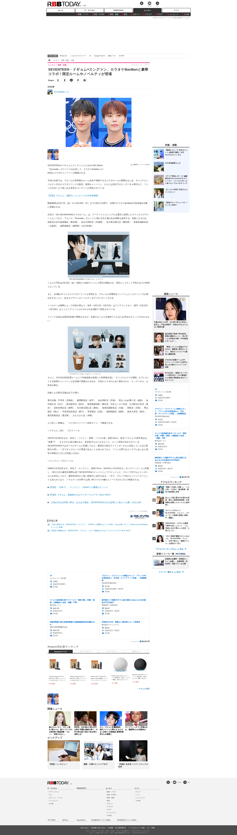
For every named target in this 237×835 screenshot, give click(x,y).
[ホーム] (49, 60)
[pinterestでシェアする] (78, 80)
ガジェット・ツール (55, 798)
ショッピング (173, 14)
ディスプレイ (111, 651)
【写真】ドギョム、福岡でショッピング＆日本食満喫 (73, 195)
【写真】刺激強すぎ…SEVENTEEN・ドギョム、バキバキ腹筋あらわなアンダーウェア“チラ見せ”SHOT (90, 531)
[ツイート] (58, 80)
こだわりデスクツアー (78, 56)
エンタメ (147, 10)
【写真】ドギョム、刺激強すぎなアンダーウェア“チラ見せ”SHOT (79, 495)
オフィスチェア (85, 651)
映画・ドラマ (83, 14)
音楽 (125, 14)
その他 (186, 14)
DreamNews (81, 820)
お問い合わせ (84, 827)
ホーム (60, 10)
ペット (138, 795)
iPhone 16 (63, 56)
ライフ (176, 10)
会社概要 (110, 827)
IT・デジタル (90, 10)
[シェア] (64, 80)
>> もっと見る (144, 689)
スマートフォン (54, 792)
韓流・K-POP (99, 14)
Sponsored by (135, 641)
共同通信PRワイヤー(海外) (126, 820)
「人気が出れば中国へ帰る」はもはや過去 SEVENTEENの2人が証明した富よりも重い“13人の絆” (95, 502)
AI (90, 56)
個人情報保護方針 (120, 827)
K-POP (121, 56)
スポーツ (136, 14)
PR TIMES (52, 820)
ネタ (50, 795)
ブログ (160, 14)
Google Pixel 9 (99, 56)
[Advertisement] (118, 36)
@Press (65, 820)
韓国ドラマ (112, 56)
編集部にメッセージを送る (141, 164)
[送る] (71, 80)
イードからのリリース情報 (136, 827)
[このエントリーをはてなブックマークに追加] (84, 80)
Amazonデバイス (60, 652)
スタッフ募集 (151, 827)
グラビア (148, 14)
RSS (189, 782)
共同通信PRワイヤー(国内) (100, 820)
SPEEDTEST (118, 10)
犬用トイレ (136, 651)
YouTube (179, 782)
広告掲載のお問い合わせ (98, 827)
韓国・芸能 (114, 14)
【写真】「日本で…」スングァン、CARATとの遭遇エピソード (78, 487)
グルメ (138, 792)
